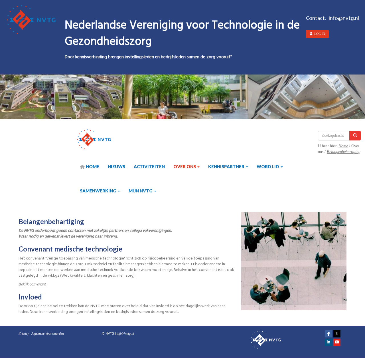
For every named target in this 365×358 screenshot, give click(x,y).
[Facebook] (329, 334)
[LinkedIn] (329, 342)
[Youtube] (337, 342)
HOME (92, 166)
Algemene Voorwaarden (47, 333)
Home (343, 146)
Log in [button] (319, 33)
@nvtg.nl (125, 333)
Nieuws (116, 166)
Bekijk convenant (32, 284)
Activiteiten (149, 166)
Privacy (24, 333)
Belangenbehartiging (343, 152)
